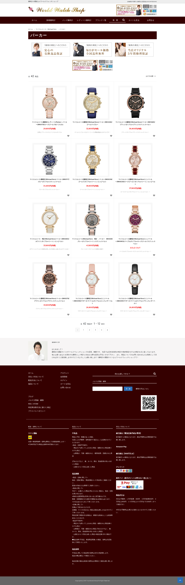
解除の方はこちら (142, 389)
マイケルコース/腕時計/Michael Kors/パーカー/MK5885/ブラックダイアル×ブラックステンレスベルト (135, 123)
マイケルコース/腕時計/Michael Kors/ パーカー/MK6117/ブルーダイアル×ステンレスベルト (49, 180)
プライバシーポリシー (36, 411)
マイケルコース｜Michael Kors (46, 29)
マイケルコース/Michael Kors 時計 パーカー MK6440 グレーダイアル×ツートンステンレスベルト (92, 240)
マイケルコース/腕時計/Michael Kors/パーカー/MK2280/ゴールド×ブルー (92, 123)
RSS (29, 404)
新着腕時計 (51, 20)
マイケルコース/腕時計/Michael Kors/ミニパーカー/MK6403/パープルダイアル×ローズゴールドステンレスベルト (135, 241)
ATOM (35, 404)
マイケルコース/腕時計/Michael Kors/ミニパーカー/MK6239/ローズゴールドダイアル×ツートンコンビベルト (135, 181)
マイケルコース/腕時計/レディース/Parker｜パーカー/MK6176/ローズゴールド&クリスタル (49, 123)
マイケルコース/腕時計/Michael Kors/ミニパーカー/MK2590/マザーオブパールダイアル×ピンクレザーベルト (92, 300)
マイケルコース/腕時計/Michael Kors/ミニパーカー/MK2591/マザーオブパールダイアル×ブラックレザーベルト (135, 300)
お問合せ (150, 20)
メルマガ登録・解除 (36, 400)
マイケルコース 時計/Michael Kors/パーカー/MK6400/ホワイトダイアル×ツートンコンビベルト (49, 240)
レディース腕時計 (84, 20)
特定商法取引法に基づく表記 (39, 407)
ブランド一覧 (100, 20)
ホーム (34, 20)
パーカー (62, 29)
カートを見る (134, 20)
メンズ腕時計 (67, 20)
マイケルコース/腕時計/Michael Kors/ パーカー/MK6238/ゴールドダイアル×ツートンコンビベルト (92, 180)
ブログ (30, 396)
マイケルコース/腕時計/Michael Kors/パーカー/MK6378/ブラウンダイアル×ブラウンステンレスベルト (49, 299)
